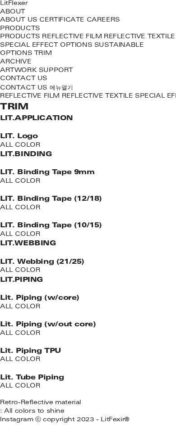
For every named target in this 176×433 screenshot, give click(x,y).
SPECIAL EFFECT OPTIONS (46, 46)
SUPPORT (56, 71)
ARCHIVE (15, 62)
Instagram (16, 420)
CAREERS (103, 20)
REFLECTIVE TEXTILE (139, 37)
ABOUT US (18, 20)
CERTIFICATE (61, 20)
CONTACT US (23, 79)
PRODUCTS (20, 29)
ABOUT (12, 12)
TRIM (42, 54)
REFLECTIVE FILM (72, 37)
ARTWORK (18, 71)
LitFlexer (14, 4)
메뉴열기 (61, 88)
